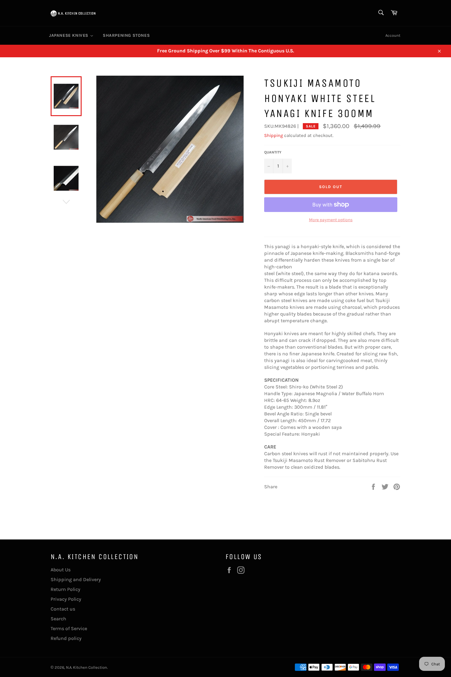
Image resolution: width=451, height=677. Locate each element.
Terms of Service (69, 628)
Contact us (63, 609)
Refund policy (66, 638)
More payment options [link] (331, 219)
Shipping (273, 135)
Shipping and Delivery (76, 579)
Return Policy (65, 589)
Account (392, 35)
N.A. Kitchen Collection (86, 667)
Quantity (272, 152)
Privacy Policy (66, 599)
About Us (61, 570)
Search (58, 619)
